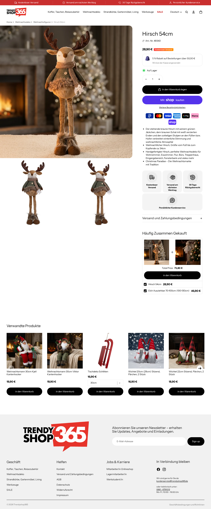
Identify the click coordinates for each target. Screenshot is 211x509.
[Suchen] (186, 12)
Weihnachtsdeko (22, 22)
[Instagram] (164, 469)
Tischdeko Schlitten (98, 371)
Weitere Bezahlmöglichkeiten (172, 107)
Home (9, 22)
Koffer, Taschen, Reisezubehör (22, 469)
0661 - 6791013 (163, 489)
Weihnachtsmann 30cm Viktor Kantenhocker (63, 373)
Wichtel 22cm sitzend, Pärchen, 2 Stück (186, 373)
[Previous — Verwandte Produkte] (11, 368)
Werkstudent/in (114, 479)
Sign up (196, 441)
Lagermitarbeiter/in (116, 474)
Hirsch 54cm (154, 284)
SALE (10, 489)
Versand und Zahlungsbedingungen (167, 218)
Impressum (63, 495)
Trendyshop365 (21, 504)
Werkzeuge (13, 484)
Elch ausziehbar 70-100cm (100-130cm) (168, 290)
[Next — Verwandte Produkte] (200, 368)
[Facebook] (158, 469)
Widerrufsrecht (65, 489)
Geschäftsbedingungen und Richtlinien (186, 504)
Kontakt (61, 469)
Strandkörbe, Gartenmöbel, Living (24, 479)
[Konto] (193, 12)
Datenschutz (63, 484)
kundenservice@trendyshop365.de (172, 481)
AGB (59, 479)
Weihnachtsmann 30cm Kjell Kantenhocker (21, 373)
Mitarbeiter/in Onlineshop (119, 469)
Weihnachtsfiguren (42, 22)
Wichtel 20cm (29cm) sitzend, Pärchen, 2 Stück (144, 373)
